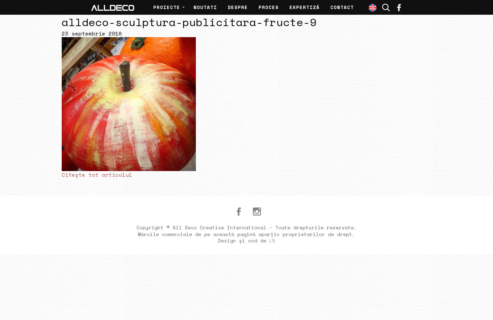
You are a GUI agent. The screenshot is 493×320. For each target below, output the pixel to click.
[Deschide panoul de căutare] (386, 7)
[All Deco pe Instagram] (257, 212)
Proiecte (166, 7)
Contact (342, 7)
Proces (269, 7)
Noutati (205, 7)
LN (272, 240)
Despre (238, 7)
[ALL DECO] (112, 7)
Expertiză (304, 7)
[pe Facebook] (399, 7)
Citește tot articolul (97, 175)
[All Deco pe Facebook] (239, 212)
